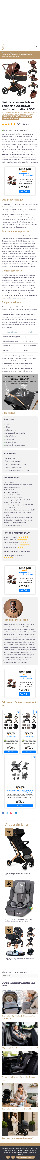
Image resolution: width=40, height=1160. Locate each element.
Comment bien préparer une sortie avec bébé (17, 1109)
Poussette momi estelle (10, 119)
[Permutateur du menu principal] (36, 46)
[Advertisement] (20, 21)
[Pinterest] (11, 813)
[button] (14, 130)
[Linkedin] (16, 813)
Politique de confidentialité (25, 1157)
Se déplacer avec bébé (24, 115)
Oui (8, 1157)
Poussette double (25, 117)
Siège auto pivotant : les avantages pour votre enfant (20, 1048)
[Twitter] (7, 813)
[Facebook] (3, 813)
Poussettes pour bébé (10, 115)
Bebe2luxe (6, 117)
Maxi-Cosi (14, 117)
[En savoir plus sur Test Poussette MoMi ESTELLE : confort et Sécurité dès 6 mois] (20, 849)
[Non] (38, 1153)
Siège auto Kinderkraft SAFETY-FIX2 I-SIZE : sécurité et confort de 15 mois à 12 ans (18, 920)
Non (13, 1157)
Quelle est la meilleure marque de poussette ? (17, 1138)
